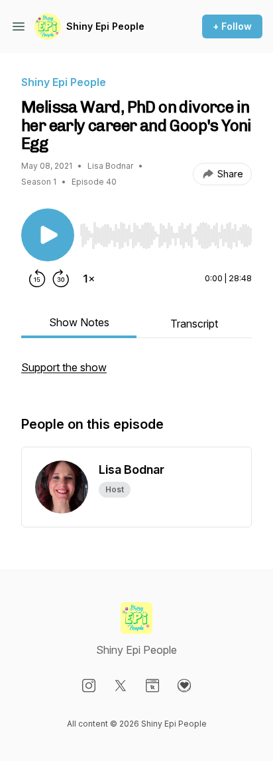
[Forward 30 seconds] (61, 278)
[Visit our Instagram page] (88, 685)
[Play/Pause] (47, 234)
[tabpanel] (136, 373)
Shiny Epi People (105, 26)
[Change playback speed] (89, 278)
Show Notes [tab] (79, 322)
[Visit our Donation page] (184, 685)
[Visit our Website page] (152, 685)
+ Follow (232, 26)
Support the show (64, 367)
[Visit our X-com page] (120, 685)
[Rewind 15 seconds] (37, 278)
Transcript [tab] (194, 323)
